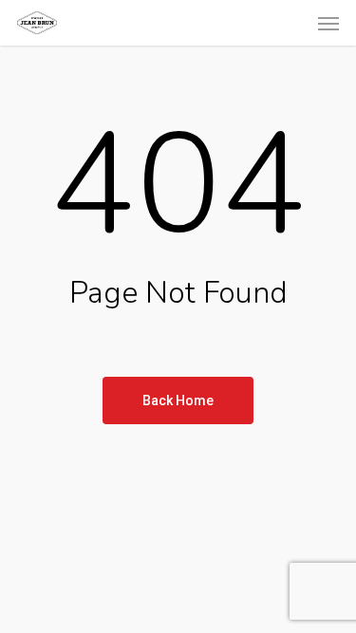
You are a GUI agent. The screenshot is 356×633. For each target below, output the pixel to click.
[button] (328, 22)
